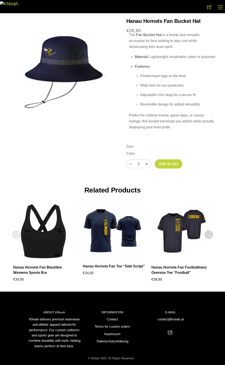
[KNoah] (9, 3)
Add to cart (168, 164)
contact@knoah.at (171, 319)
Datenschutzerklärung (112, 341)
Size (129, 146)
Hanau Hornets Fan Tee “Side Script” (114, 266)
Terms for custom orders (112, 326)
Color (130, 153)
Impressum (112, 334)
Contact (112, 319)
